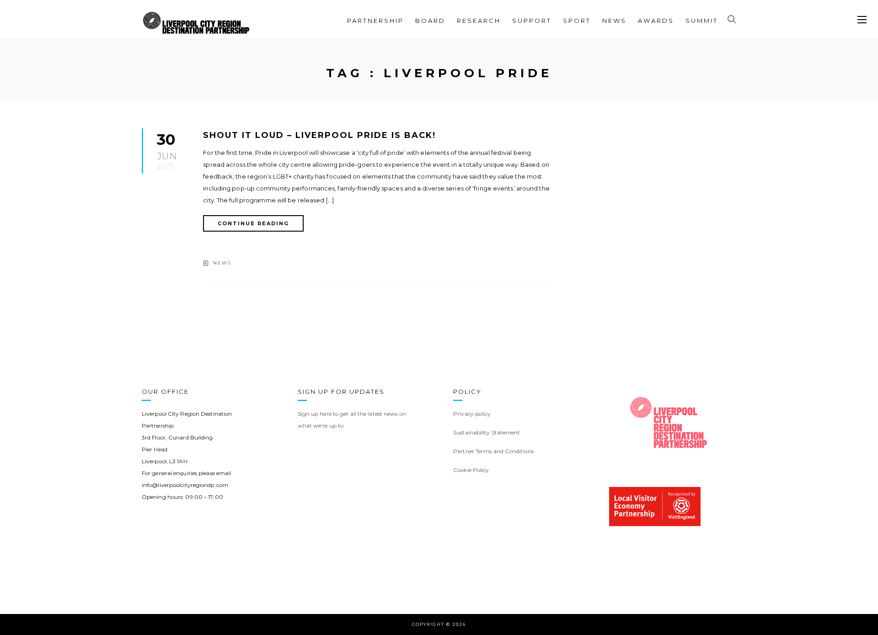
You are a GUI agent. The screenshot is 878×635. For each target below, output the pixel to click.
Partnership (375, 20)
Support (531, 20)
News (614, 20)
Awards (656, 20)
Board (430, 20)
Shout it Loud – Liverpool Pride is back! (319, 135)
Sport (577, 20)
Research (479, 20)
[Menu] (862, 20)
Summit (701, 20)
